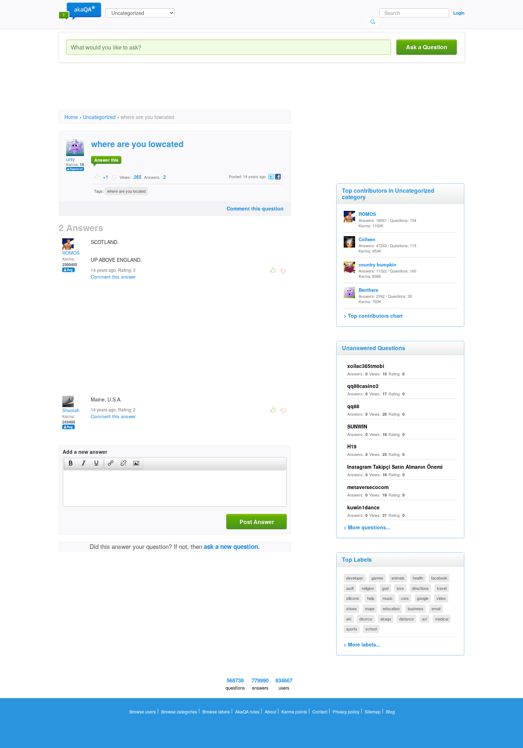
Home (71, 116)
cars (405, 598)
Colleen (367, 239)
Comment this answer (113, 276)
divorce (365, 619)
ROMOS (71, 252)
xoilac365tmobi (365, 365)
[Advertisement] (188, 93)
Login (458, 13)
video (441, 598)
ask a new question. (232, 546)
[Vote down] (114, 177)
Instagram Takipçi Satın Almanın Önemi (395, 466)
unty (70, 159)
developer (354, 578)
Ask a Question (426, 47)
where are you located (126, 191)
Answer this (106, 160)
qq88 (353, 406)
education (391, 608)
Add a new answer (85, 451)
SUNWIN (357, 426)
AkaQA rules (247, 711)
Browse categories (179, 711)
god (385, 588)
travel (442, 588)
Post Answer (256, 522)
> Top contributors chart (373, 315)
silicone (352, 598)
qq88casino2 (363, 385)
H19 (351, 446)
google (422, 598)
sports (351, 629)
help (370, 598)
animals (398, 578)
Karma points (294, 711)
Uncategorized (99, 116)
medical (441, 619)
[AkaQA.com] (80, 11)
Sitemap (373, 711)
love (400, 588)
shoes (351, 608)
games (377, 578)
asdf (350, 588)
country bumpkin (377, 264)
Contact (319, 711)
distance (406, 619)
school (371, 629)
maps (370, 608)
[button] (70, 463)
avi (424, 619)
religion (368, 588)
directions (420, 588)
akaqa (385, 619)
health (418, 578)
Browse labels (216, 711)
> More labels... (362, 644)
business (415, 608)
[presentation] (70, 464)
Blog (390, 711)
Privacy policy (346, 711)
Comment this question (255, 208)
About (270, 711)
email (436, 608)
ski (348, 619)
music (387, 598)
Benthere (368, 289)
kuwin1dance (363, 507)
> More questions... (367, 527)
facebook (439, 578)
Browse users (143, 711)
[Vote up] (97, 177)
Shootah (70, 410)
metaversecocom (368, 486)
